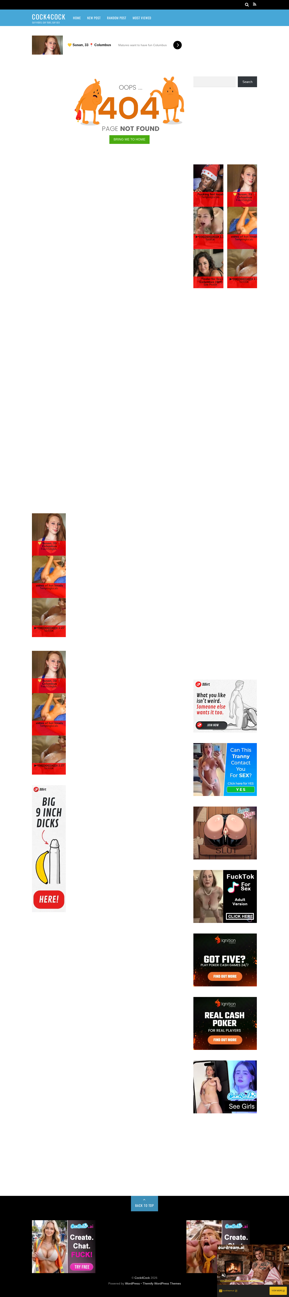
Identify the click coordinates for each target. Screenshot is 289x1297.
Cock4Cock (142, 1277)
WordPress (132, 1283)
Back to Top (144, 1205)
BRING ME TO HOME (129, 139)
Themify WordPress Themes (162, 1283)
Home (77, 17)
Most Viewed (142, 17)
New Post (94, 17)
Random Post (116, 17)
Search (247, 82)
